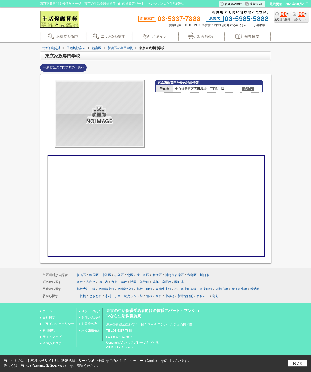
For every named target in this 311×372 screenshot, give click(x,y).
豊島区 (192, 275)
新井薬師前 (185, 296)
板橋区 (81, 275)
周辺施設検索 (90, 330)
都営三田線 (144, 289)
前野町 (144, 282)
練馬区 (94, 275)
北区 (130, 275)
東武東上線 (163, 289)
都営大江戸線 (86, 289)
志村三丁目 (113, 296)
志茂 (124, 282)
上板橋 (81, 296)
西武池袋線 (125, 289)
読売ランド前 (133, 296)
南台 (80, 282)
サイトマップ (52, 337)
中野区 (106, 275)
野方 (114, 282)
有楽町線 (206, 289)
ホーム (47, 311)
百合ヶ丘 (203, 296)
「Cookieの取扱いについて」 (50, 366)
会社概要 (49, 317)
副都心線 (222, 289)
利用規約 (49, 330)
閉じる (297, 363)
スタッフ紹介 (90, 311)
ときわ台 (95, 296)
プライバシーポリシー (58, 324)
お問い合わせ (90, 317)
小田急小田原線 (185, 289)
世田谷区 (143, 275)
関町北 (179, 282)
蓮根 (149, 296)
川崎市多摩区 (174, 275)
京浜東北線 (239, 289)
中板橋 (169, 296)
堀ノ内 (103, 282)
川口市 (204, 275)
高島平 (90, 282)
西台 (159, 296)
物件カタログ (52, 343)
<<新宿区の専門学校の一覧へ (63, 67)
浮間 (133, 282)
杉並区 (119, 275)
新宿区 (157, 275)
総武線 (255, 289)
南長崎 (166, 282)
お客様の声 (89, 324)
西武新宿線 (106, 289)
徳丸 (155, 282)
